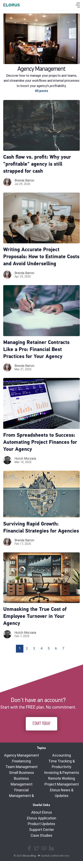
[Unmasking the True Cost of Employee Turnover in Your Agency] (41, 577)
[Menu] (78, 5)
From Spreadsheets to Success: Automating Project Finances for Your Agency (40, 442)
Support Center (41, 829)
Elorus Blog (29, 855)
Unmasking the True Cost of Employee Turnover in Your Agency (34, 616)
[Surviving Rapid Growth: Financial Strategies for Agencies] (41, 494)
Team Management (21, 767)
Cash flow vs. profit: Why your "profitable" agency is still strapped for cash (37, 164)
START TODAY (41, 723)
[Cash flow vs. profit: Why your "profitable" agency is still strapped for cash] (41, 125)
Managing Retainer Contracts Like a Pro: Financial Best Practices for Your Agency (36, 349)
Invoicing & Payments (61, 772)
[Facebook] (29, 848)
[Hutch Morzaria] (7, 460)
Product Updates (41, 824)
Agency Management (21, 755)
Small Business (21, 772)
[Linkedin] (51, 848)
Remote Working (61, 778)
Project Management (62, 784)
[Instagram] (44, 848)
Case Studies (41, 835)
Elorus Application (41, 818)
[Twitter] (36, 848)
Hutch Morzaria (25, 458)
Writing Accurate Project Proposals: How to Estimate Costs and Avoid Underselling (41, 256)
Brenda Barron (24, 180)
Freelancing (21, 761)
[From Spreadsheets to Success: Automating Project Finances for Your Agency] (41, 403)
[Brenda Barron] (7, 182)
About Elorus (41, 812)
